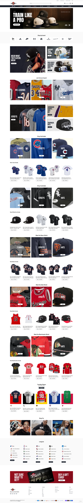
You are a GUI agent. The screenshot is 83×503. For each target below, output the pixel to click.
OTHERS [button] (69, 6)
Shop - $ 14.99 (26, 378)
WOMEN (20, 427)
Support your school (50, 51)
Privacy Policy (57, 490)
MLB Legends (62, 89)
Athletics (13, 450)
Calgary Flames (53, 458)
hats (63, 247)
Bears (21, 6)
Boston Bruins (53, 453)
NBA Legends (41, 89)
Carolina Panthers (40, 458)
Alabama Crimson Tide (67, 451)
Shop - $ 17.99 (65, 378)
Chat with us (71, 493)
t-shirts (20, 296)
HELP (72, 0)
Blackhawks (28, 6)
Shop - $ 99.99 (65, 180)
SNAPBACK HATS (51, 124)
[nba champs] (41, 18)
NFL (42, 490)
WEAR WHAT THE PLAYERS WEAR (16, 58)
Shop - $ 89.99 (65, 411)
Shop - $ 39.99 (52, 279)
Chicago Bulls (27, 458)
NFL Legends (20, 89)
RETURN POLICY (62, 0)
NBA (42, 493)
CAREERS (58, 0)
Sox (42, 6)
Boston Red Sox (14, 457)
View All (12, 460)
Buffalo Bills (40, 456)
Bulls (35, 6)
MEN (41, 427)
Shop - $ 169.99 (26, 180)
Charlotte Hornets (28, 456)
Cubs (14, 6)
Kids (63, 427)
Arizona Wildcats (66, 456)
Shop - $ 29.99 (65, 279)
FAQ (69, 490)
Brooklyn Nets (27, 453)
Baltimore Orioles (14, 455)
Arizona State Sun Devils (67, 453)
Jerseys (41, 148)
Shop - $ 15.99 (13, 378)
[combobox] (40, 3)
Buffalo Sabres (53, 456)
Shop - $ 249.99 (52, 378)
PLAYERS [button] (55, 6)
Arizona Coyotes (53, 451)
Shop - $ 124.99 (52, 180)
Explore (41, 387)
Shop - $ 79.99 (26, 411)
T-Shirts (20, 148)
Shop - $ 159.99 (39, 180)
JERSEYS (14, 116)
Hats (63, 148)
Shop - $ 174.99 (26, 279)
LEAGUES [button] (48, 6)
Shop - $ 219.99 (39, 411)
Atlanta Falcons (40, 451)
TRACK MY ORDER (68, 0)
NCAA (43, 494)
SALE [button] (62, 6)
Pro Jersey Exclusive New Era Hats (51, 65)
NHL (42, 491)
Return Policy (71, 491)
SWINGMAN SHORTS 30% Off (51, 109)
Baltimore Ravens (40, 453)
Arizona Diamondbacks (15, 448)
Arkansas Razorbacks (67, 458)
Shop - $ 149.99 (13, 279)
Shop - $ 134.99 (13, 180)
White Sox (30, 490)
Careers (56, 491)
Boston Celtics (27, 451)
